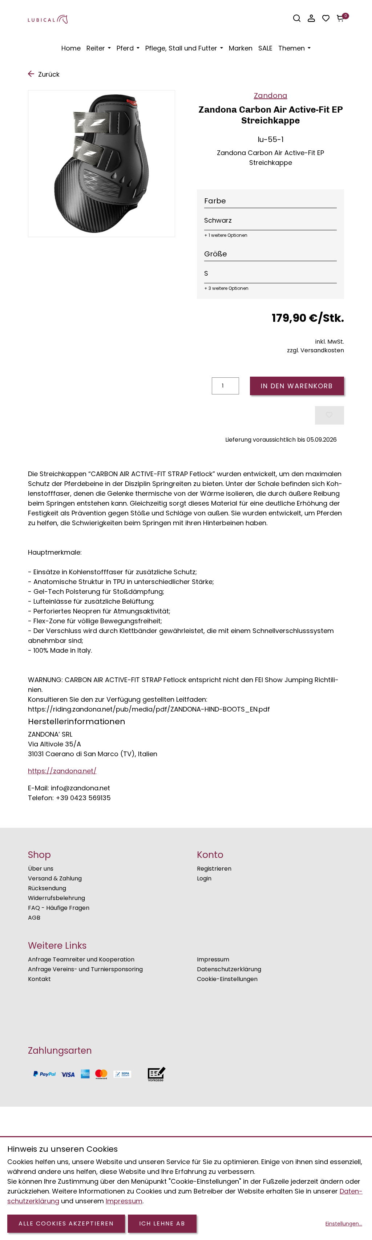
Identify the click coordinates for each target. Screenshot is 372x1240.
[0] (340, 18)
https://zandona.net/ (62, 770)
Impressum (213, 959)
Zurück (49, 74)
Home (71, 48)
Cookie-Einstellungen (227, 979)
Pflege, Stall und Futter (181, 48)
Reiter (95, 48)
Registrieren (214, 868)
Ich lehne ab (162, 1223)
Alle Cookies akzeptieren (66, 1223)
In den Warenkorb (297, 385)
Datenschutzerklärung (229, 969)
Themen (291, 48)
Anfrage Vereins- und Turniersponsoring (85, 969)
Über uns (40, 868)
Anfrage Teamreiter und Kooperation (81, 959)
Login (204, 878)
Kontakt (39, 979)
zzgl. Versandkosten (315, 350)
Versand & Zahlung (55, 878)
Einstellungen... (344, 1223)
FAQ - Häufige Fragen (58, 908)
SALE (265, 48)
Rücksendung (47, 888)
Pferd (125, 48)
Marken (240, 48)
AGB (34, 917)
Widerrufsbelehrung (56, 898)
